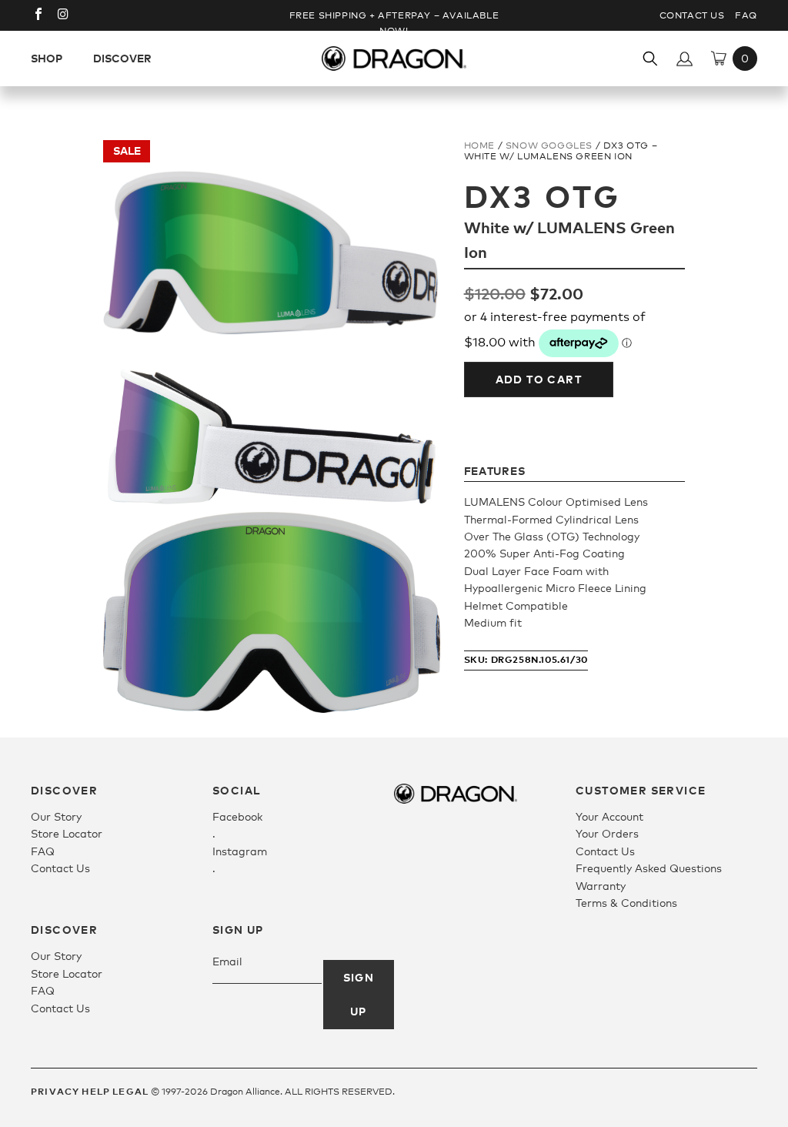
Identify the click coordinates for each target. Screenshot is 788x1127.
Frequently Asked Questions (649, 868)
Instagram (239, 851)
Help (96, 1091)
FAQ (746, 15)
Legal (130, 1091)
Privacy (55, 1091)
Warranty (601, 885)
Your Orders (607, 833)
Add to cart (539, 379)
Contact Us (692, 15)
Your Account (609, 816)
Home (479, 145)
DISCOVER (122, 58)
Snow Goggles (549, 145)
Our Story (56, 816)
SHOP (46, 58)
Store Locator (66, 833)
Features (495, 470)
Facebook (237, 816)
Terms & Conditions (626, 902)
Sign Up (359, 994)
